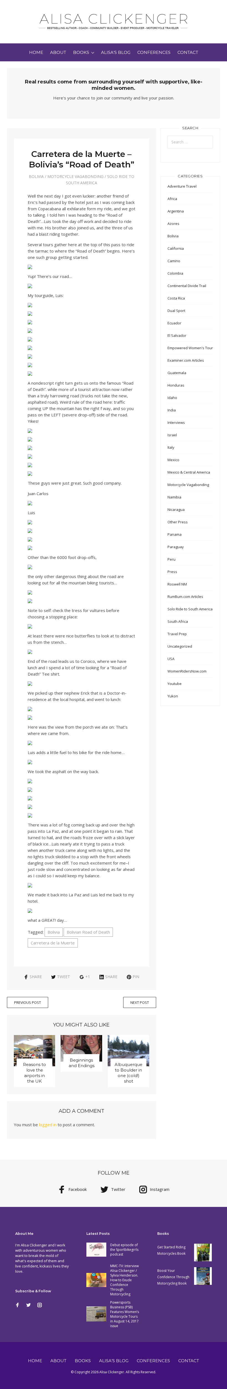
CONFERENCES (154, 52)
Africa (172, 198)
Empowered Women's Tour (190, 347)
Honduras (175, 385)
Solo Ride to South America (190, 608)
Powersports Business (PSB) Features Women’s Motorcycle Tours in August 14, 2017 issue (124, 1314)
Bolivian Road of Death (88, 932)
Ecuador (174, 323)
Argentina (175, 211)
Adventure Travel (182, 186)
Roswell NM (177, 584)
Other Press (177, 521)
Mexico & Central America (188, 472)
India (171, 410)
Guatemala (176, 372)
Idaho (172, 397)
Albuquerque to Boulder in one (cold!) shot (128, 1073)
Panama (174, 534)
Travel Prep (177, 633)
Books (81, 52)
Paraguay (175, 546)
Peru (171, 559)
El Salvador (176, 335)
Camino (173, 260)
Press (172, 571)
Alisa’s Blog (115, 52)
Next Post (139, 1002)
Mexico (173, 459)
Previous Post (27, 1002)
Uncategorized (179, 646)
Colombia (175, 273)
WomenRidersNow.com (187, 671)
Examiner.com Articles (185, 360)
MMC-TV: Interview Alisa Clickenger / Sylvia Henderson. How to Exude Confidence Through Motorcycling (124, 1280)
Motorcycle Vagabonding (75, 176)
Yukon (172, 696)
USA (170, 658)
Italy (170, 447)
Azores (173, 223)
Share (36, 976)
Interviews (176, 422)
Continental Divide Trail (186, 285)
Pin (136, 976)
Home (36, 52)
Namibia (174, 497)
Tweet (63, 976)
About (58, 52)
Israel (172, 434)
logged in (47, 1124)
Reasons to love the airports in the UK (34, 1073)
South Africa (177, 621)
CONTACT (187, 52)
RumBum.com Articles (185, 596)
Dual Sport (176, 310)
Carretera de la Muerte (53, 943)
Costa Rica (176, 298)
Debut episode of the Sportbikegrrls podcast (124, 1250)
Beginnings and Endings (81, 1062)
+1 (87, 976)
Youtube (174, 683)
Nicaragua (176, 509)
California (175, 248)
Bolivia (36, 176)
